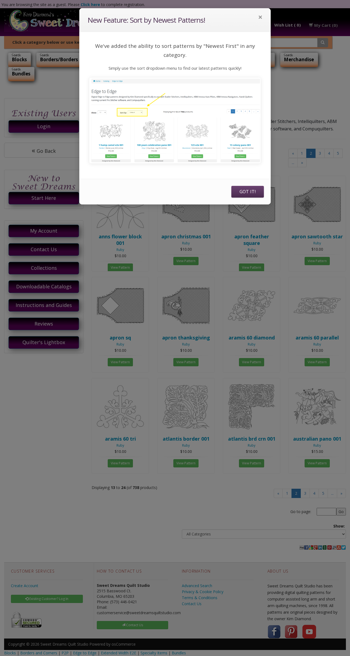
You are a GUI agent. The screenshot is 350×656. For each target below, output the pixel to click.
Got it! (248, 192)
